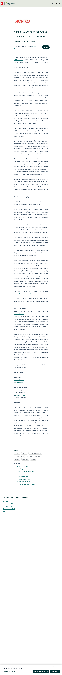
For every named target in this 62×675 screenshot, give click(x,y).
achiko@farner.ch (20, 395)
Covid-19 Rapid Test (19, 456)
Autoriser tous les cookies (41, 671)
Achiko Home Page (22, 466)
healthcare (17, 459)
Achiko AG (18, 60)
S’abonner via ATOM (9, 509)
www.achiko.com (19, 314)
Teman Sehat (25, 459)
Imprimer (5, 501)
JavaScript (6, 511)
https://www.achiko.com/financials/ (26, 294)
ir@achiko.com (19, 382)
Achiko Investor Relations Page (26, 471)
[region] (31, 670)
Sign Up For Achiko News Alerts (26, 484)
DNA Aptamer (38, 456)
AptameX (24, 453)
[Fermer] (59, 667)
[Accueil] (8, 3)
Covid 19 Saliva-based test (35, 453)
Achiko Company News (23, 481)
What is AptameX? (22, 469)
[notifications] (56, 3)
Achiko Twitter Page (23, 476)
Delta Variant (30, 456)
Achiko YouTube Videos (23, 479)
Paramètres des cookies (8, 671)
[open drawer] (59, 3)
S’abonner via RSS (8, 506)
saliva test (33, 459)
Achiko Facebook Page (23, 474)
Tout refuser (54, 671)
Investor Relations (19, 380)
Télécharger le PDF (8, 504)
